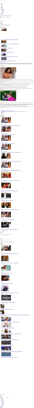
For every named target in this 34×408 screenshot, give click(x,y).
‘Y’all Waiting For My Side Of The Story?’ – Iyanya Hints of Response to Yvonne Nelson (11, 170)
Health (2, 12)
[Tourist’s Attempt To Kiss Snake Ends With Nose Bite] (17, 50)
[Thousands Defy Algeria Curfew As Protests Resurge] (17, 342)
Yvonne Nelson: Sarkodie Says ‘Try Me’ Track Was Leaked (7, 134)
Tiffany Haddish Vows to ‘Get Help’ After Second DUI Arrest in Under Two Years (10, 339)
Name (1, 239)
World (2, 10)
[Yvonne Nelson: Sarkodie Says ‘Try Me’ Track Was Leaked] (17, 129)
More (1, 9)
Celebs (1, 399)
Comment (1, 238)
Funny (2, 404)
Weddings (2, 400)
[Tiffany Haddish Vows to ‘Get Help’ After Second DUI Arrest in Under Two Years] (17, 337)
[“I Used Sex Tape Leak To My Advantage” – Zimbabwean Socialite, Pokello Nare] (17, 41)
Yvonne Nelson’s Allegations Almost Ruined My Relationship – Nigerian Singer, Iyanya (10, 125)
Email (1, 240)
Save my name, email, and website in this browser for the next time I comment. (7, 242)
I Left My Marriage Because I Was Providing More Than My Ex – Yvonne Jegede (10, 180)
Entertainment (6, 124)
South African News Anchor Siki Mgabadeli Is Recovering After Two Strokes (9, 39)
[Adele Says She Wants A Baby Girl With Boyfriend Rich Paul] (17, 214)
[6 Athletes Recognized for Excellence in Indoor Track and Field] (17, 58)
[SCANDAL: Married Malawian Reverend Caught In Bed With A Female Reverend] (17, 319)
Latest (1, 3)
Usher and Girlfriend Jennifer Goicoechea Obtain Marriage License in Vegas (9, 229)
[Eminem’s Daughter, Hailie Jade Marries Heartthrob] (17, 196)
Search (7, 17)
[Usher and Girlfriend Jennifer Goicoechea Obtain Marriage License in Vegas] (17, 225)
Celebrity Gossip (3, 124)
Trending (2, 407)
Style (1, 8)
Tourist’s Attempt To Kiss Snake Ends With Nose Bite (7, 52)
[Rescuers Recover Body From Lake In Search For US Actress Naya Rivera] (17, 354)
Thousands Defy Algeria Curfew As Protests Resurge (7, 345)
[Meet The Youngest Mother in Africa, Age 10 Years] (17, 46)
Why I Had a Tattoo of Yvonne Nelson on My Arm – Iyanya (7, 143)
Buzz (2, 11)
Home (1, 6)
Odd (2, 403)
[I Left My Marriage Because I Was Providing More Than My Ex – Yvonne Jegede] (17, 175)
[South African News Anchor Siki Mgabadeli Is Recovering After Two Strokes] (17, 29)
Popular (2, 178)
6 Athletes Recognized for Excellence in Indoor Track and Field (8, 302)
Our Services (2, 13)
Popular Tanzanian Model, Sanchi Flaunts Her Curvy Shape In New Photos (9, 56)
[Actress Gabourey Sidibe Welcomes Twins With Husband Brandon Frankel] (17, 185)
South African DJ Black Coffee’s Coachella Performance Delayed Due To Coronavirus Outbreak (11, 351)
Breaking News (3, 401)
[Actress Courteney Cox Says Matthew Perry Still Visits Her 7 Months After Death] (17, 205)
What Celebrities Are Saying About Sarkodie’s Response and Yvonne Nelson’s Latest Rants (11, 161)
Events (2, 402)
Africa (1, 7)
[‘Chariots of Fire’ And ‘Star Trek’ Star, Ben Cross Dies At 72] (17, 325)
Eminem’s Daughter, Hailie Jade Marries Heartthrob (7, 200)
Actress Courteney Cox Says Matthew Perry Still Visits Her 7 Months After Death (10, 209)
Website (1, 241)
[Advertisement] (17, 35)
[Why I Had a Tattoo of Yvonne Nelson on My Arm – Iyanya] (17, 138)
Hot (1, 4)
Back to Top (1, 396)
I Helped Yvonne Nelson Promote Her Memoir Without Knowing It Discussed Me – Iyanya (11, 152)
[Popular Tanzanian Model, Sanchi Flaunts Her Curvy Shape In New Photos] (17, 54)
